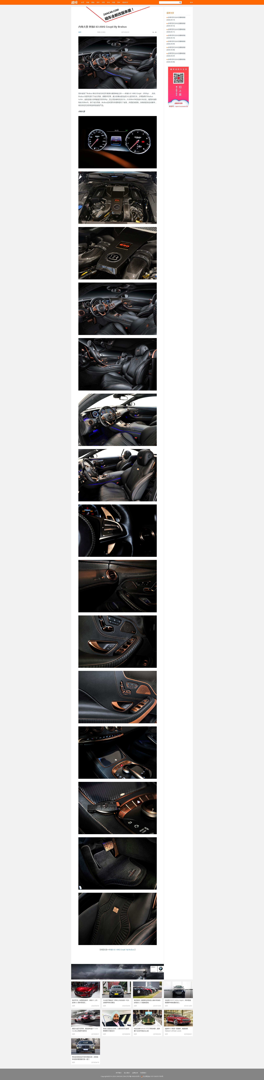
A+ (156, 32)
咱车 (79, 32)
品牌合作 (135, 1073)
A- (153, 32)
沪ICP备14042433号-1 (133, 1076)
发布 (191, 2)
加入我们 (127, 1073)
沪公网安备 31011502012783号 (153, 1076)
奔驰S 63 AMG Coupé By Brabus (121, 949)
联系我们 (143, 1073)
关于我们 (118, 1073)
